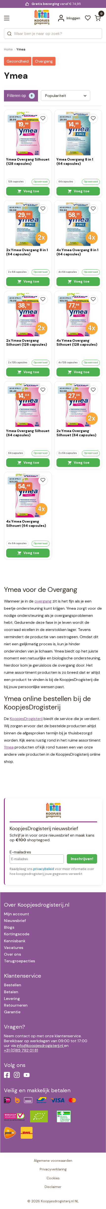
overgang (43, 601)
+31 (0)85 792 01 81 (21, 1050)
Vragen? (14, 1026)
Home (8, 49)
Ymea (9, 747)
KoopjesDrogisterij (26, 718)
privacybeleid (43, 869)
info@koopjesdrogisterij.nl (40, 1045)
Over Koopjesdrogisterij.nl (36, 904)
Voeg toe (31, 191)
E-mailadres (20, 852)
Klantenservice (22, 975)
